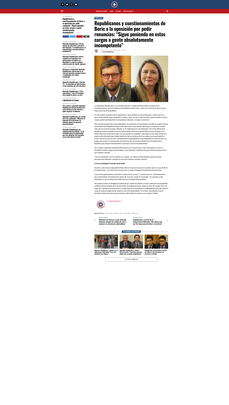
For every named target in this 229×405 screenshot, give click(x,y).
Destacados (109, 213)
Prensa (74, 41)
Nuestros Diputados (101, 11)
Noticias (118, 11)
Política (69, 16)
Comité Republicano (108, 52)
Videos (111, 11)
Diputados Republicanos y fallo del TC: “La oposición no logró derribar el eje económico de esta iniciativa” (74, 84)
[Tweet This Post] (73, 36)
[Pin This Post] (79, 36)
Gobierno (127, 213)
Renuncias (135, 213)
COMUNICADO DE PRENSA (71, 100)
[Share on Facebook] (66, 36)
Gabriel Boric (119, 213)
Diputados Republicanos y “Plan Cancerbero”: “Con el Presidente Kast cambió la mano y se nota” (73, 93)
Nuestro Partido (128, 11)
